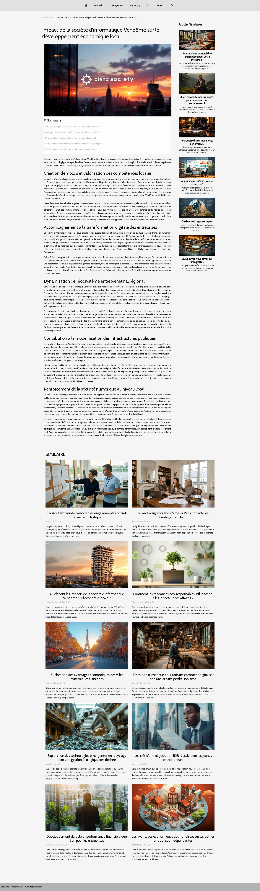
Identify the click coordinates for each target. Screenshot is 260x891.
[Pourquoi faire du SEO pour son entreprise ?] (197, 167)
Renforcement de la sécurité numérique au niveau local (70, 149)
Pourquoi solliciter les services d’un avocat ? (197, 142)
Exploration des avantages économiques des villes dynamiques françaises (87, 677)
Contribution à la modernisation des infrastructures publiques (73, 144)
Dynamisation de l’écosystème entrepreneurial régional (70, 138)
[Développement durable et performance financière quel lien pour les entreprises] (87, 807)
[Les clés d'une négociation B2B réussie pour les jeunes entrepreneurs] (173, 726)
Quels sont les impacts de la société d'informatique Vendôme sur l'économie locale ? (87, 596)
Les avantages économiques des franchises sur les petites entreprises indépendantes (173, 838)
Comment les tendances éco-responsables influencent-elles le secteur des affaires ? (173, 596)
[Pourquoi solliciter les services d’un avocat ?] (197, 127)
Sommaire (54, 120)
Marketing (135, 5)
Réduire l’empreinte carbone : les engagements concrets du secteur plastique (87, 515)
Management (117, 5)
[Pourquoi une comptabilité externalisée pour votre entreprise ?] (197, 40)
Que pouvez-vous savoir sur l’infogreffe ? (197, 260)
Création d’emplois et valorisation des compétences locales (72, 127)
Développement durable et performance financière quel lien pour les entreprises (86, 838)
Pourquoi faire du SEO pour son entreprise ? (197, 182)
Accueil (45, 17)
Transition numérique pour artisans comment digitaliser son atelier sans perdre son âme (173, 677)
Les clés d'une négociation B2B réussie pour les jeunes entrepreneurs (173, 758)
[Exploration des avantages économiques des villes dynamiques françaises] (87, 645)
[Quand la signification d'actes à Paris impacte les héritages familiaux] (173, 484)
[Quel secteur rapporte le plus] (197, 208)
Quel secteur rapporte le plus (197, 221)
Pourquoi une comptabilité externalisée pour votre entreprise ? (197, 56)
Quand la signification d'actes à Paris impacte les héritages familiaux (173, 515)
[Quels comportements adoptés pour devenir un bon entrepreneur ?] (197, 83)
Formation (99, 5)
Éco (148, 5)
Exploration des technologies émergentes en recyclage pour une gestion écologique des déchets (86, 758)
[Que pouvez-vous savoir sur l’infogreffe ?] (197, 245)
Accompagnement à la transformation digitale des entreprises (74, 132)
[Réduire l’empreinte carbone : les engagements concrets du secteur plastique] (87, 484)
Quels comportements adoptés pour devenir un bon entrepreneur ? (197, 100)
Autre (159, 5)
